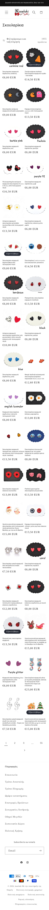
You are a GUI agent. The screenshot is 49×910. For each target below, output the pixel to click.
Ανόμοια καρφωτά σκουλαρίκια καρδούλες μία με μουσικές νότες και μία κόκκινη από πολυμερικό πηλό (13, 337)
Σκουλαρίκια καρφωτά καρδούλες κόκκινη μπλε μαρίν (34, 223)
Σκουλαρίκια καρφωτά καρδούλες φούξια (33, 147)
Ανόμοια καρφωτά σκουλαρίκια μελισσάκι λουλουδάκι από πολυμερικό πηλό (13, 224)
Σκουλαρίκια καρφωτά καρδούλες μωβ (33, 183)
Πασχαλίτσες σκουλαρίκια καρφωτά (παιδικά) (34, 299)
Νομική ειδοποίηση (26, 899)
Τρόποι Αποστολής (14, 781)
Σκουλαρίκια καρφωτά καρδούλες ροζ (11, 147)
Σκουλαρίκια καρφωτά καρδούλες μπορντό (11, 299)
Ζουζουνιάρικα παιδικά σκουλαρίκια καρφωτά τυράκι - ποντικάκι (35, 73)
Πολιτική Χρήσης (14, 831)
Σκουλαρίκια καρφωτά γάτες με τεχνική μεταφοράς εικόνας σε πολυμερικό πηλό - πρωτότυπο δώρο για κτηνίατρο (35, 681)
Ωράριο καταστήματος (16, 796)
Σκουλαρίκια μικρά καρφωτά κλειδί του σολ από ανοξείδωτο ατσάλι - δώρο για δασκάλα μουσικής (13, 722)
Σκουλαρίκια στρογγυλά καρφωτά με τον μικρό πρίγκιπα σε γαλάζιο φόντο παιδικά (34, 452)
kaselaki (18, 886)
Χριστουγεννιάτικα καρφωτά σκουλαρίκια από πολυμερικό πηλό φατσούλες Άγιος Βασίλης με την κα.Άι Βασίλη (13, 527)
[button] (6, 12)
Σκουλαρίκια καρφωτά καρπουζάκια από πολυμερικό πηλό (11, 262)
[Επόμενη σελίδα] (24, 750)
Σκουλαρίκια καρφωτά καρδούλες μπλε (11, 376)
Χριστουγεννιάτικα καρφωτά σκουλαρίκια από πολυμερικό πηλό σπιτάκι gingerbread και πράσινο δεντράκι (35, 722)
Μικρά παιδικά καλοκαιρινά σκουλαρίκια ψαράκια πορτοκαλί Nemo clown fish (35, 376)
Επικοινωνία (11, 775)
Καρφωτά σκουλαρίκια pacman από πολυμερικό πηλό (34, 111)
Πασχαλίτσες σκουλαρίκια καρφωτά (12, 639)
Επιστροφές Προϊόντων (16, 802)
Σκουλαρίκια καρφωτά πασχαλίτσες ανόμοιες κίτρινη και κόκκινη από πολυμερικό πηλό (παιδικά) (13, 452)
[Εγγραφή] (40, 851)
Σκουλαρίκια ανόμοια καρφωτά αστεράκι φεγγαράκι (13, 110)
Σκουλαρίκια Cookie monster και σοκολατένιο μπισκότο (35, 261)
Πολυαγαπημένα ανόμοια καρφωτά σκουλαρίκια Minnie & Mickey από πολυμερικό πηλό (13, 185)
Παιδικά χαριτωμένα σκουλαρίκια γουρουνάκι (34, 490)
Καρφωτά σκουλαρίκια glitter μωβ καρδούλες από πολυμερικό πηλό (13, 680)
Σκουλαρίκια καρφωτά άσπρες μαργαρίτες (33, 413)
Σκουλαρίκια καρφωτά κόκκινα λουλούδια (11, 490)
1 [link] (6, 743)
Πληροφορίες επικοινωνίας (26, 904)
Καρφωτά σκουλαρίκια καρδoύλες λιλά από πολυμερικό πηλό (11, 414)
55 (41, 743)
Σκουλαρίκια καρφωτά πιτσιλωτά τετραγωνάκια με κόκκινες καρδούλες (12, 603)
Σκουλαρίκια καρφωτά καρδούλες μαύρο (33, 334)
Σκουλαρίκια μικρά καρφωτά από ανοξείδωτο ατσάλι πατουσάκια (13, 565)
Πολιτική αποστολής (36, 895)
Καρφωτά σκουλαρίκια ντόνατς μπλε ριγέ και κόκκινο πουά (35, 526)
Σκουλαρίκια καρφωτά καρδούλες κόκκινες (11, 73)
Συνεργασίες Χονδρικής (17, 809)
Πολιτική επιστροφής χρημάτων (29, 890)
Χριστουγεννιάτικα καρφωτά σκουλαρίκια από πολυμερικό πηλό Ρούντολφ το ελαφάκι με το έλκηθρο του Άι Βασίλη (35, 641)
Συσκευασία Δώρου (14, 823)
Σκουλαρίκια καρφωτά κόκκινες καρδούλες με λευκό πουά (35, 603)
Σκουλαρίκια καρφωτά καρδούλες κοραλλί (33, 565)
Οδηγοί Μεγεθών (13, 816)
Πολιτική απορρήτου (16, 895)
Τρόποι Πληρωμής (14, 788)
